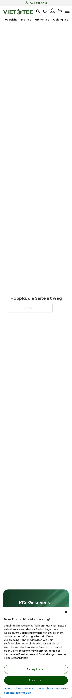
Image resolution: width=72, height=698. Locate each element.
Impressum (61, 689)
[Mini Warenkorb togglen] (60, 11)
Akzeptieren (36, 669)
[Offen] (67, 11)
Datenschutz (45, 689)
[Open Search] (38, 11)
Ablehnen (36, 680)
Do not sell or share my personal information (18, 691)
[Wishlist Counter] (45, 11)
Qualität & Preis (38, 3)
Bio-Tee (26, 20)
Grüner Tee (42, 20)
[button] (66, 612)
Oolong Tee (60, 20)
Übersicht (11, 20)
